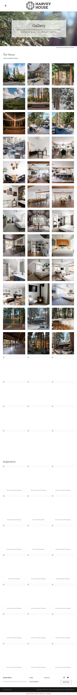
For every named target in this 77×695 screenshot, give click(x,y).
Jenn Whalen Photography (68, 47)
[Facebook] (68, 677)
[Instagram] (64, 677)
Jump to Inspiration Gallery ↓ (11, 58)
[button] (6, 5)
